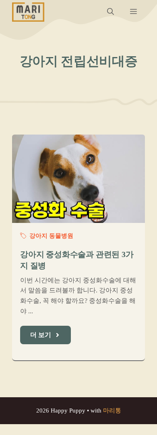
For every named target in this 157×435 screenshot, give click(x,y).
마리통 (112, 410)
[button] (110, 12)
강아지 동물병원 (51, 236)
